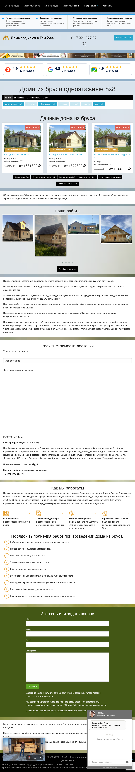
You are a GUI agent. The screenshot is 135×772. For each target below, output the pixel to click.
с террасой (99, 104)
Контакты (107, 5)
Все (46, 97)
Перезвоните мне (123, 38)
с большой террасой (47, 104)
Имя (28, 619)
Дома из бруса (12, 5)
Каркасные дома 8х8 (67, 177)
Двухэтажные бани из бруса (110, 177)
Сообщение (31, 651)
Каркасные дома (31, 5)
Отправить (32, 686)
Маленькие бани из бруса (67, 184)
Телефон (29, 630)
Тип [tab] (9, 97)
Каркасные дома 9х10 (87, 177)
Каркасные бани (70, 5)
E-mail (28, 640)
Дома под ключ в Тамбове (32, 38)
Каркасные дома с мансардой (44, 177)
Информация (89, 5)
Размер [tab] (20, 97)
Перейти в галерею (67, 269)
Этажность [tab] (34, 97)
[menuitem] (12, 5)
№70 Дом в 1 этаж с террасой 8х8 (65, 154)
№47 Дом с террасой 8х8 (16, 154)
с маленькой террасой (13, 104)
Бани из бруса (51, 5)
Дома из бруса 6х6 (22, 177)
